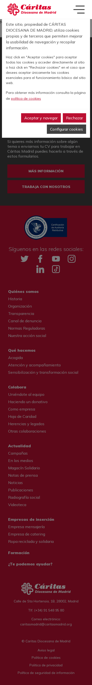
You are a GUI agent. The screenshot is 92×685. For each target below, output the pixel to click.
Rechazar (74, 117)
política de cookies (26, 98)
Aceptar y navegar (41, 117)
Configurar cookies (66, 129)
